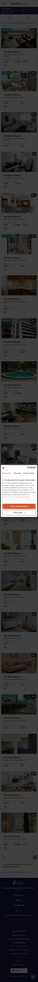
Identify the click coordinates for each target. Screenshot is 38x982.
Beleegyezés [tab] (6, 473)
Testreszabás (17, 512)
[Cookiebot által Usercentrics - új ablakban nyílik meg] (27, 468)
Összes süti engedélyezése (19, 506)
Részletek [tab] (17, 473)
